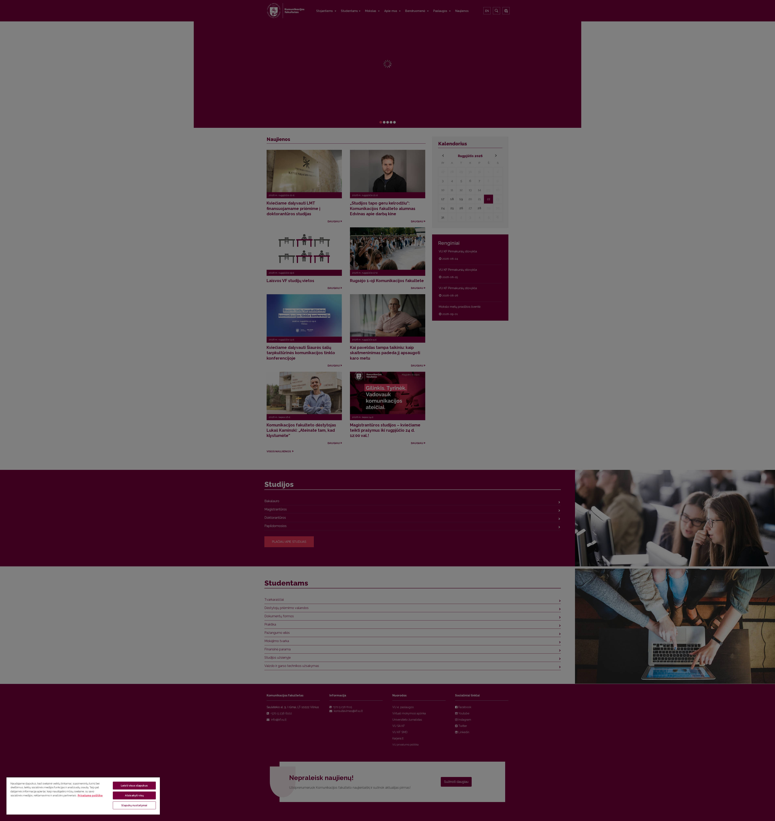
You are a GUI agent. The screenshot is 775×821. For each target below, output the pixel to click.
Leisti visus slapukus (134, 785)
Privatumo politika (90, 795)
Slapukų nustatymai (134, 805)
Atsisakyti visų (134, 795)
